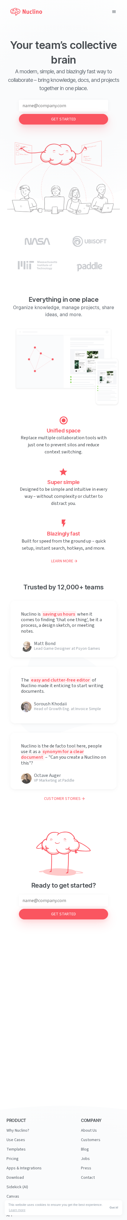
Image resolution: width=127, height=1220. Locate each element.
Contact (88, 1178)
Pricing (12, 1159)
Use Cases (15, 1140)
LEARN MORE (62, 561)
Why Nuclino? (17, 1130)
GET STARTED (63, 119)
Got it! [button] (114, 1207)
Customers (90, 1140)
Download (15, 1178)
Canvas (12, 1196)
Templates (16, 1149)
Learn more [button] (17, 1210)
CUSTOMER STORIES (62, 799)
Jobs (85, 1159)
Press (86, 1168)
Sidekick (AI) (17, 1187)
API (9, 1215)
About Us (89, 1130)
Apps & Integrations (24, 1168)
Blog (85, 1149)
